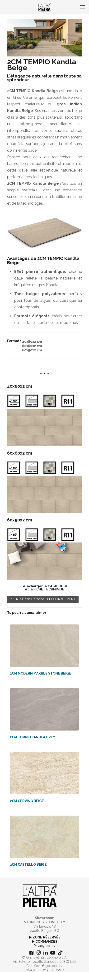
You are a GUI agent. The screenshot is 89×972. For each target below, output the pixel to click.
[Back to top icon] (79, 962)
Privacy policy (44, 946)
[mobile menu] (83, 7)
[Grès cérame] (44, 7)
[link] (44, 427)
